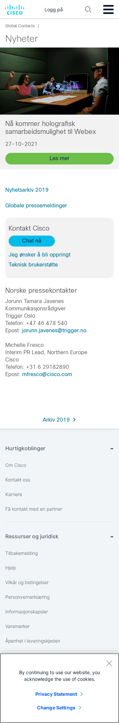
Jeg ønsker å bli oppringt (39, 255)
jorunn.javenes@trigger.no (54, 330)
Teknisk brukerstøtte (33, 264)
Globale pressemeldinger (36, 205)
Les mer (59, 158)
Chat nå (31, 241)
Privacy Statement (56, 694)
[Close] (109, 663)
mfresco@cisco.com (47, 374)
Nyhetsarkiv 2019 (27, 190)
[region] (59, 688)
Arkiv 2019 (56, 420)
